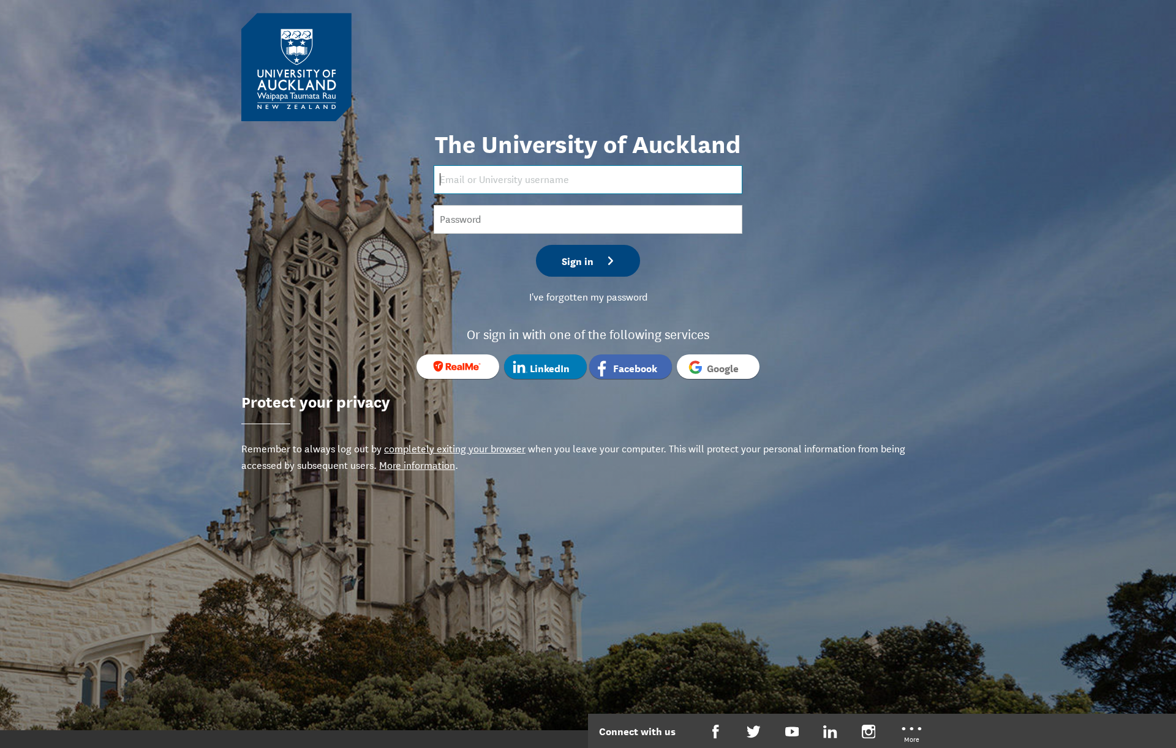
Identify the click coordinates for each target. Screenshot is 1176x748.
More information (417, 464)
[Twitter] (754, 732)
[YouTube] (792, 732)
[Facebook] (716, 732)
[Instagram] (869, 732)
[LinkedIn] (830, 732)
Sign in (578, 260)
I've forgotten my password (588, 296)
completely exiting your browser (455, 447)
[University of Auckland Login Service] (296, 66)
